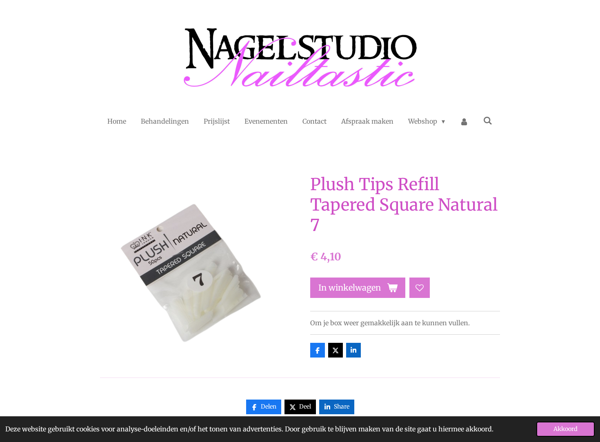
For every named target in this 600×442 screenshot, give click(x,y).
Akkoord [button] (565, 429)
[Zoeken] (488, 120)
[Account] (464, 121)
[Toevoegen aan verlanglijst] (419, 288)
